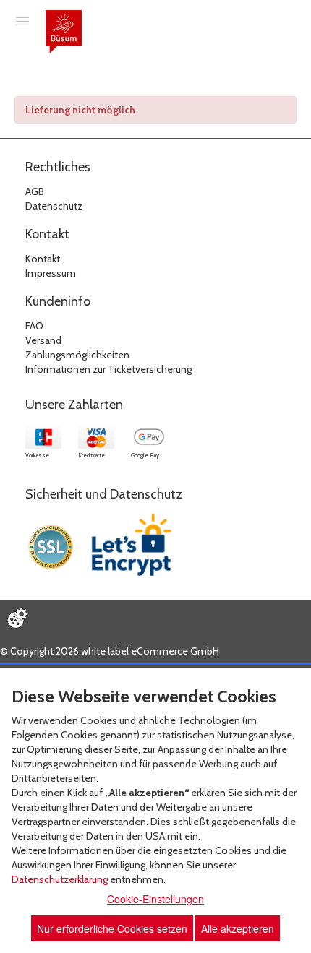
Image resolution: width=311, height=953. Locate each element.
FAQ (34, 325)
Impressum (50, 273)
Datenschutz (53, 205)
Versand (43, 340)
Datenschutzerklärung (60, 879)
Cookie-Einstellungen (155, 899)
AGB (34, 191)
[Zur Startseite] (63, 32)
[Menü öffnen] (22, 20)
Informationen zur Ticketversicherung (108, 369)
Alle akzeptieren (237, 928)
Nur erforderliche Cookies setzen (112, 928)
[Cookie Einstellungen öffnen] (17, 617)
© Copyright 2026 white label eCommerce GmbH (109, 650)
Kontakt (42, 258)
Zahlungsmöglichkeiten (77, 354)
